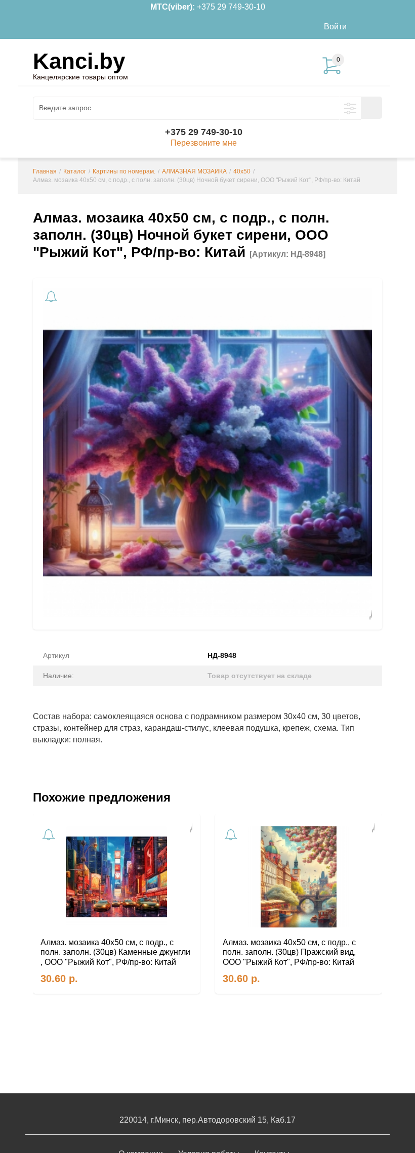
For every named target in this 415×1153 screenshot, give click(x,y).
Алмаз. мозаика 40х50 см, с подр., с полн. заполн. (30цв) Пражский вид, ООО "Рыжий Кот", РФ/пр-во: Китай (289, 952)
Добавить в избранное (366, 613)
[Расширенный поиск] (350, 108)
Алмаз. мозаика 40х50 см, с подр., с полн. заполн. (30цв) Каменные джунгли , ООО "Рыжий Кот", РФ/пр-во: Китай (115, 952)
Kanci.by (79, 61)
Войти (335, 26)
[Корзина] (372, 27)
